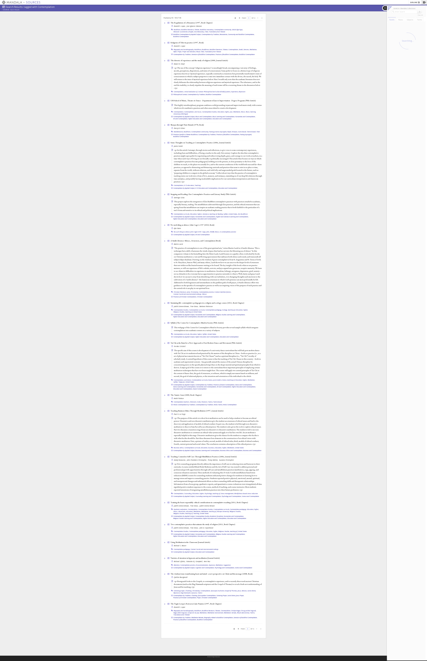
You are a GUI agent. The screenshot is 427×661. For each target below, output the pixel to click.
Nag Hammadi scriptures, (189, 593)
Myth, (175, 52)
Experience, (235, 92)
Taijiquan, (181, 382)
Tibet (258, 132)
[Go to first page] (235, 18)
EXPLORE (413, 2)
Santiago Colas (179, 198)
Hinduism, (193, 402)
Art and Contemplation (202, 235)
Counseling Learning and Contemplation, (208, 496)
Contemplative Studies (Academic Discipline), (209, 516)
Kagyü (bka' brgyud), (180, 613)
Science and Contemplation (250, 496)
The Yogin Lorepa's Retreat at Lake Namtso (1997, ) (196, 603)
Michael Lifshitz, (180, 561)
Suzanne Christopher (226, 460)
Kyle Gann (177, 228)
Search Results (14, 10)
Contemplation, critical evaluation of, (186, 92)
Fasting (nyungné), (246, 134)
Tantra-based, (251, 132)
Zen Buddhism (243, 214)
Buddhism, (177, 30)
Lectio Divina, (251, 591)
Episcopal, (214, 591)
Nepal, (229, 132)
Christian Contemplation (204, 297)
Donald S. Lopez (179, 46)
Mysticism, (176, 593)
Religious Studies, (235, 511)
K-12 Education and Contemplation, (206, 188)
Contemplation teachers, (182, 402)
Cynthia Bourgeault (181, 577)
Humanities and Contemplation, (245, 117)
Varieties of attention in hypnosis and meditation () (195, 558)
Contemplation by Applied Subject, (184, 117)
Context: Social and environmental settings (205, 549)
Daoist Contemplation (200, 389)
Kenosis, (244, 591)
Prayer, (179, 52)
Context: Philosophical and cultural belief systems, (214, 92)
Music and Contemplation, (203, 117)
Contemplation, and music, (193, 112)
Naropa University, (223, 511)
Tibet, (206, 32)
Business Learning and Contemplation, (207, 450)
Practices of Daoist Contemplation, (224, 385)
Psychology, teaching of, (212, 493)
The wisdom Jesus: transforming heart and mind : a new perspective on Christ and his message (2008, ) (212, 574)
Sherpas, (235, 132)
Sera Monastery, (199, 32)
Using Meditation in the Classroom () (190, 542)
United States (197, 312)
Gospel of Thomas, (231, 591)
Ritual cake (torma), (243, 613)
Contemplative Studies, (209, 112)
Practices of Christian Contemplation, (185, 297)
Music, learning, (251, 112)
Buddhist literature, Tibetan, (190, 30)
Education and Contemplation (222, 119)
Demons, (246, 49)
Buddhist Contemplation (181, 36)
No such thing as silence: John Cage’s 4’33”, (188, 232)
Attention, (177, 565)
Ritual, (198, 52)
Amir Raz (207, 561)
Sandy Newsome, (180, 460)
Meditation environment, (215, 613)
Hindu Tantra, (218, 405)
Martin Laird (178, 244)
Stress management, (227, 493)
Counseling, (188, 493)
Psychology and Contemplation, (232, 496)
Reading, (220, 214)
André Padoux (179, 398)
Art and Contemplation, (180, 119)
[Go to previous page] (239, 18)
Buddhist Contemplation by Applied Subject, (187, 34)
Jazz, (231, 112)
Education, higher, (224, 112)
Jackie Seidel (178, 146)
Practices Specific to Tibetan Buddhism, (185, 134)
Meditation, (253, 49)
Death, (241, 49)
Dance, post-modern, (215, 380)
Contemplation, (233, 49)
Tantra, (210, 402)
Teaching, (196, 513)
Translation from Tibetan (217, 32)
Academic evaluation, (180, 509)
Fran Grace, (194, 306)
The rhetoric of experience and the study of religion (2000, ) (199, 60)
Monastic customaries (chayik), (183, 32)
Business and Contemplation (252, 450)
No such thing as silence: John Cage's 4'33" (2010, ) (192, 225)
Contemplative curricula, (182, 214)
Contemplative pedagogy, (213, 310)
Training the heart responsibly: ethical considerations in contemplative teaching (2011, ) (209, 502)
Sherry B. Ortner (179, 128)
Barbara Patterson (206, 306)
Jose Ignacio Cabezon (194, 26)
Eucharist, (221, 591)
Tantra (200, 593)
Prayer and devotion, (189, 52)
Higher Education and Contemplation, (200, 119)
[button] (424, 2)
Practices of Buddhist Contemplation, (227, 54)
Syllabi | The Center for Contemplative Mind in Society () (197, 323)
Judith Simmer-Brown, (182, 306)
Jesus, (239, 591)
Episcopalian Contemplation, (207, 595)
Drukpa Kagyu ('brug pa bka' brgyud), (243, 611)
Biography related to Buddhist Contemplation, (218, 618)
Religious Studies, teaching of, (183, 312)
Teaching (198, 185)
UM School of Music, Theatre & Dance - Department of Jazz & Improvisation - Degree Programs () (213, 100)
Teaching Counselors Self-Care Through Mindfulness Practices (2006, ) (204, 456)
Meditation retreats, (230, 613)
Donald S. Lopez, (180, 26)
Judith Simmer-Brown (207, 506)
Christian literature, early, (182, 292)
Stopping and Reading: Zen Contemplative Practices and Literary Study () (203, 194)
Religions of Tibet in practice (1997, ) (187, 42)
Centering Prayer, (221, 595)
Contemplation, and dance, (182, 380)
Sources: (6, 10)
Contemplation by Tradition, (210, 34)
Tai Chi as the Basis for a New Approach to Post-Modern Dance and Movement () (206, 343)
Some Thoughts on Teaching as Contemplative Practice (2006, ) (201, 142)
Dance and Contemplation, (243, 385)
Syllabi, (226, 214)
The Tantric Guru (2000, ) (186, 395)
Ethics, (175, 511)
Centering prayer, (179, 591)
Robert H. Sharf (179, 64)
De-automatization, (202, 565)
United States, (233, 214)
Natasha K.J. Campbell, (194, 561)
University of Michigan (180, 114)
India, (199, 402)
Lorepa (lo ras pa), (193, 613)
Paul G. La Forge (179, 414)
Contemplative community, (223, 30)
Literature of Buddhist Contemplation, (203, 54)
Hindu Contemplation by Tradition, (184, 405)
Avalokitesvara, (178, 132)
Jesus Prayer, (240, 595)
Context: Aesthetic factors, (223, 292)
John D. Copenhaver (206, 528)
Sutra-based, (242, 132)
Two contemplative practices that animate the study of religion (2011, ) (203, 524)
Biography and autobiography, (184, 49)
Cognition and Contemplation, (204, 568)
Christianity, (194, 292)
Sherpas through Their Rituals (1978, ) (187, 125)
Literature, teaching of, (209, 214)
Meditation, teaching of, (209, 511)
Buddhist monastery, (207, 30)
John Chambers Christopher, (197, 460)
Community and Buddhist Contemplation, (241, 34)
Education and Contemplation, (183, 389)
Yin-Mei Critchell (180, 346)
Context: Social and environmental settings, (187, 294)
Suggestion (227, 565)
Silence (204, 294)
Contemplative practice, (206, 292)
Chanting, (188, 591)
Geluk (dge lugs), (237, 30)
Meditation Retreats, (197, 618)
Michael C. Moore (180, 546)
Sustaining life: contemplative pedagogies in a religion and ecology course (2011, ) (207, 303)
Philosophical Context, (180, 94)
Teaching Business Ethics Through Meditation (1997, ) (197, 411)
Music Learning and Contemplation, (223, 117)
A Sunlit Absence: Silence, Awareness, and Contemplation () (196, 240)
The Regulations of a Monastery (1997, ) (191, 22)
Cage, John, (206, 232)
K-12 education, (189, 185)
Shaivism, (204, 402)
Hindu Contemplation (230, 405)
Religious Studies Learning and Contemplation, (230, 315)
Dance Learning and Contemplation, (184, 387)
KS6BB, (212, 232)
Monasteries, (224, 34)
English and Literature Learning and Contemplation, (232, 217)
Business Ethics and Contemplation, (231, 450)
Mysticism (242, 92)
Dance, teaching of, (228, 380)
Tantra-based (217, 402)
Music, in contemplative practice (225, 232)
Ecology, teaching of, (229, 310)
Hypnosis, (212, 565)
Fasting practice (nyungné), (218, 132)
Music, (243, 112)
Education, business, (208, 448)
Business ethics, (179, 448)
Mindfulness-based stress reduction (246, 493)
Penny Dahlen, (213, 460)
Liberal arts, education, (185, 511)
